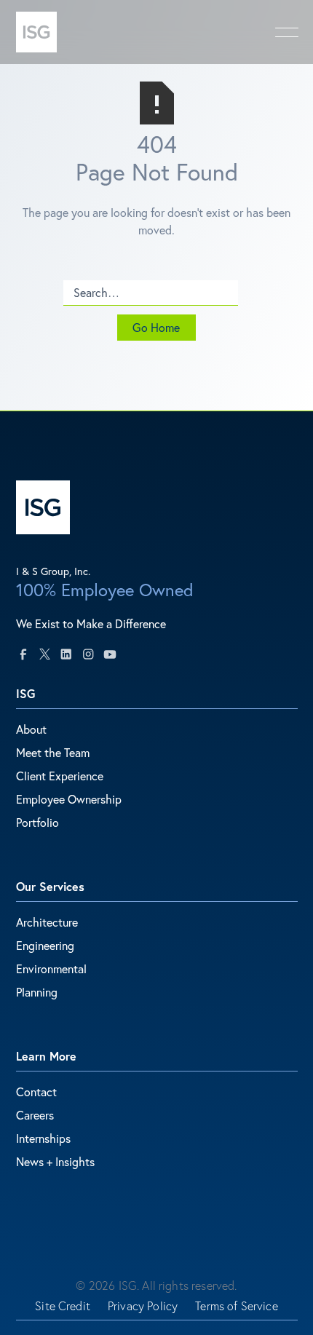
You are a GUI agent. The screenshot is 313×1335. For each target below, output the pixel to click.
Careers (35, 1114)
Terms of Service (236, 1306)
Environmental (51, 968)
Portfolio (37, 822)
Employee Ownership (69, 799)
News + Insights (55, 1161)
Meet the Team (53, 752)
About (31, 729)
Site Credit (62, 1306)
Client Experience (59, 775)
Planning (37, 991)
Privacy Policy (143, 1306)
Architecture (47, 922)
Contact (36, 1091)
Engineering (45, 945)
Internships (43, 1138)
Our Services (50, 886)
